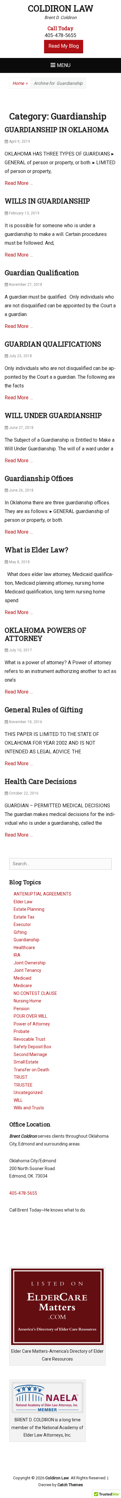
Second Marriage (30, 1054)
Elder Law (23, 901)
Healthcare (24, 947)
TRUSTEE (23, 1085)
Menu (63, 65)
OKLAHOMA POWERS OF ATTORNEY (45, 634)
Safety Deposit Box (32, 1046)
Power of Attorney (32, 1023)
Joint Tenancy (27, 970)
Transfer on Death (31, 1069)
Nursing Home (27, 1000)
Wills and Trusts (29, 1107)
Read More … (19, 183)
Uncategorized (28, 1092)
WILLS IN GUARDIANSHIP (47, 200)
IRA (17, 955)
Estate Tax (24, 917)
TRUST (21, 1077)
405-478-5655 (23, 1193)
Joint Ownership (30, 962)
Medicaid (22, 978)
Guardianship (26, 939)
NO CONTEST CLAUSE (35, 993)
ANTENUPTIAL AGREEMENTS (42, 893)
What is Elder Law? (36, 549)
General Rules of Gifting (44, 709)
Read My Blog (63, 46)
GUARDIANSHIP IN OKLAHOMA (57, 129)
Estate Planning (29, 909)
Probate (21, 1031)
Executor (22, 924)
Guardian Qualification (42, 272)
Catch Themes (70, 1484)
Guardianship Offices (39, 478)
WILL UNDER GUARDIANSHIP (53, 415)
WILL (18, 1100)
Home (20, 83)
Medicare (23, 985)
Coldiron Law (60, 8)
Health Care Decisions (41, 781)
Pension (21, 1008)
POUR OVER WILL (30, 1016)
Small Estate (26, 1061)
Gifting (20, 932)
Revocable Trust (29, 1039)
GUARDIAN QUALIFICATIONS (53, 343)
